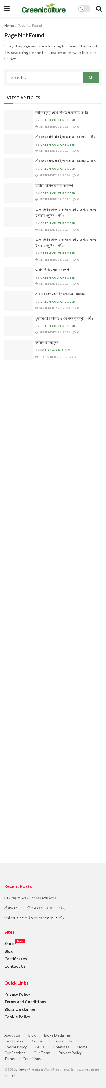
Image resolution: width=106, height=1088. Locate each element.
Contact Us (15, 966)
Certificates (15, 958)
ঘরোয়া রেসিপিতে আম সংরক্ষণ (54, 185)
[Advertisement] (53, 622)
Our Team (42, 1053)
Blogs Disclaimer (20, 1009)
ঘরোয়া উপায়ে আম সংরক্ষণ (52, 270)
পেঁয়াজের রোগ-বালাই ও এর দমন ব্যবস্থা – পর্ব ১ (65, 161)
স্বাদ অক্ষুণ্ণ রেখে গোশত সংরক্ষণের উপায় (61, 112)
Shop (9, 943)
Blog (8, 951)
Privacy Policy (17, 994)
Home (9, 25)
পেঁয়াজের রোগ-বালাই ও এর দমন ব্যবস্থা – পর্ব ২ (65, 137)
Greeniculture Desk (57, 120)
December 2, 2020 (53, 356)
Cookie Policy (17, 1016)
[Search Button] (91, 77)
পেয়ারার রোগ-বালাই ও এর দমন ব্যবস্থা (60, 294)
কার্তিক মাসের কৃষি (47, 342)
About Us (12, 1035)
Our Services (14, 1053)
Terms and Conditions (25, 1001)
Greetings (61, 1047)
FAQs (39, 1047)
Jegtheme (15, 1075)
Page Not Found (30, 25)
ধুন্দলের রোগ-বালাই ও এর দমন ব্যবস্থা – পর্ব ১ (64, 318)
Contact (38, 1041)
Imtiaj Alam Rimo (55, 350)
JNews (21, 1069)
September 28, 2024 (54, 126)
